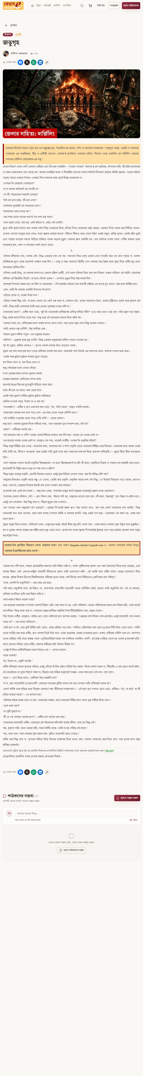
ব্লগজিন (57, 5)
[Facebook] (20, 62)
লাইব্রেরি (47, 5)
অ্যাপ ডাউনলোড (131, 6)
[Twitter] (27, 62)
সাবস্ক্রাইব (114, 6)
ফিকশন (8, 34)
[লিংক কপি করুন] (47, 62)
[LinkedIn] (40, 62)
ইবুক (39, 5)
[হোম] (32, 5)
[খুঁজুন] (82, 5)
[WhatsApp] (33, 62)
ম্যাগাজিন (67, 5)
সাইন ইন (101, 6)
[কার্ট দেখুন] (90, 5)
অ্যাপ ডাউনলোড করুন (73, 850)
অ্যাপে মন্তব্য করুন (129, 798)
